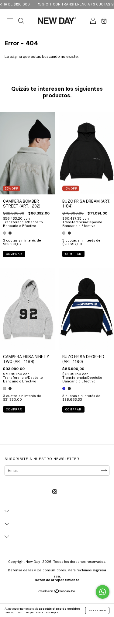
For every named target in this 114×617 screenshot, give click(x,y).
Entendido (97, 610)
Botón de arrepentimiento (57, 580)
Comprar (14, 254)
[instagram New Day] (54, 491)
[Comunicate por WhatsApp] (102, 592)
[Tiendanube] (57, 592)
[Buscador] (21, 21)
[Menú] (10, 21)
